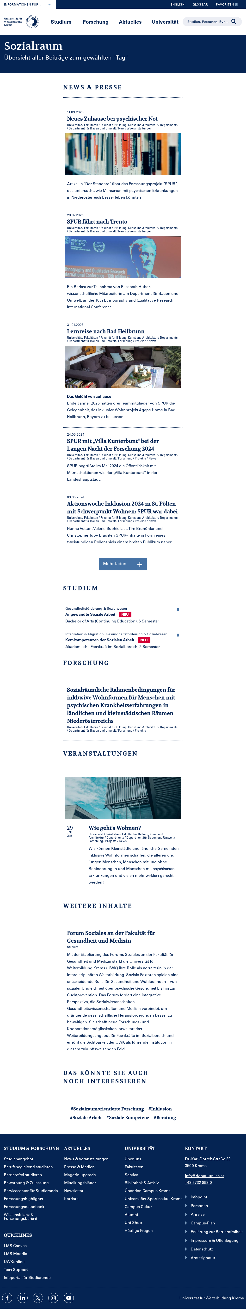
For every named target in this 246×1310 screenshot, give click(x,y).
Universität (165, 21)
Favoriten (223, 5)
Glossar (198, 5)
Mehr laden (114, 563)
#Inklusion (160, 1109)
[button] (178, 609)
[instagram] (53, 1298)
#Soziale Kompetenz (127, 1117)
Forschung (96, 21)
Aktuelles (130, 21)
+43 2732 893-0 (198, 1182)
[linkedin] (23, 1298)
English (178, 4)
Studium (61, 21)
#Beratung (165, 1117)
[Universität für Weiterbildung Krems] (23, 21)
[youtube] (69, 1298)
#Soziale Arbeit (86, 1117)
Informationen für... (22, 4)
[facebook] (7, 1298)
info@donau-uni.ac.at (204, 1175)
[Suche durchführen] (234, 21)
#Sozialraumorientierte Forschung (107, 1109)
